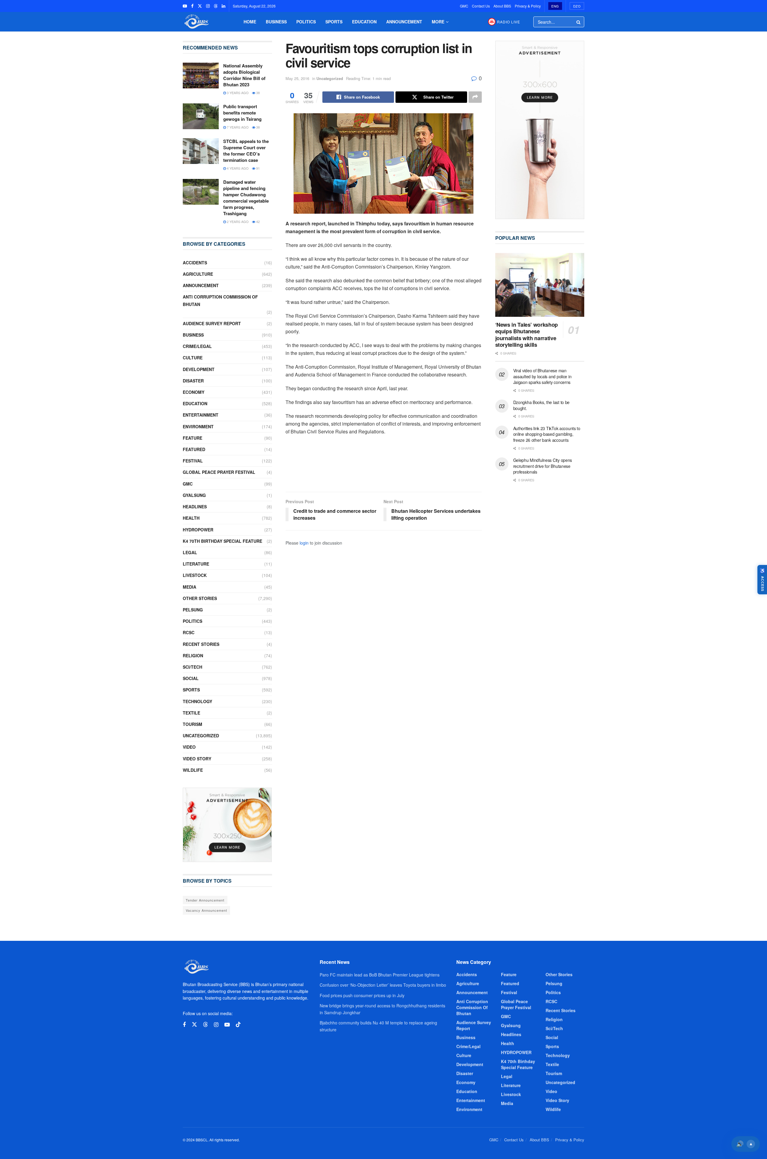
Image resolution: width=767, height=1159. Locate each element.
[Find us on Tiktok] (238, 1024)
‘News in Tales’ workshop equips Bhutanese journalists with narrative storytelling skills (526, 335)
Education (364, 22)
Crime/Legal (197, 346)
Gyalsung (194, 495)
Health (191, 518)
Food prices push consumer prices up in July (362, 995)
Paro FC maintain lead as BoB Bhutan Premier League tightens (380, 975)
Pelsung (193, 610)
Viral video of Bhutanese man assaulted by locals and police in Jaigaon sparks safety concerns (542, 376)
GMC (464, 5)
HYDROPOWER (198, 530)
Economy (193, 392)
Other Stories (200, 598)
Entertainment (200, 415)
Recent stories (201, 644)
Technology (197, 701)
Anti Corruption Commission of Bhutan (220, 300)
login (304, 543)
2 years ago (237, 221)
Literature (196, 564)
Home (250, 22)
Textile (191, 713)
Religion (193, 655)
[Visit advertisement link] (227, 825)
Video (189, 747)
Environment (198, 426)
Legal (190, 552)
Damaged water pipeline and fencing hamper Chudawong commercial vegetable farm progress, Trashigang (246, 198)
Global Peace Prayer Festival (219, 472)
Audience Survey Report (212, 323)
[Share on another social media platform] (475, 97)
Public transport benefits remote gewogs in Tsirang (242, 112)
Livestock (195, 575)
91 (257, 168)
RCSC (188, 632)
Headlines (195, 507)
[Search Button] (578, 21)
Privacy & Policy (528, 5)
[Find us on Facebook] (192, 6)
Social (191, 678)
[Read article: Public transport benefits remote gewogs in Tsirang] (201, 116)
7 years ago (237, 127)
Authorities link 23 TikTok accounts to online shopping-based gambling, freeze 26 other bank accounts (546, 434)
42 (257, 221)
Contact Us (481, 5)
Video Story (197, 759)
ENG (555, 6)
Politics (306, 22)
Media (189, 587)
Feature (192, 438)
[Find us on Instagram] (208, 6)
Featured (194, 449)
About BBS (502, 5)
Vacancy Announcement (206, 910)
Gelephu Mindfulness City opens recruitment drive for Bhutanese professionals (542, 466)
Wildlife (193, 770)
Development (199, 369)
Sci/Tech (192, 667)
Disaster (193, 381)
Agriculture (198, 274)
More (438, 22)
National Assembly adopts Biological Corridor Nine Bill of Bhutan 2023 (244, 75)
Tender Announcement (205, 900)
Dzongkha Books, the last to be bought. (541, 405)
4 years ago (237, 168)
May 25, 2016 (297, 78)
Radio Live (508, 21)
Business (276, 22)
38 (257, 92)
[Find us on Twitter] (200, 6)
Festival (193, 461)
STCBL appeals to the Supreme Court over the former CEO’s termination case (246, 150)
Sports (333, 22)
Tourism (192, 724)
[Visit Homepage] (196, 21)
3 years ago (237, 92)
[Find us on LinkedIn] (223, 6)
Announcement (404, 22)
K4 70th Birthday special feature (222, 541)
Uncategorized (329, 78)
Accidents (195, 263)
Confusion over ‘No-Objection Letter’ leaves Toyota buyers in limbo (383, 985)
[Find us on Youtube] (185, 6)
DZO (577, 6)
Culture (193, 358)
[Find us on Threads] (216, 6)
